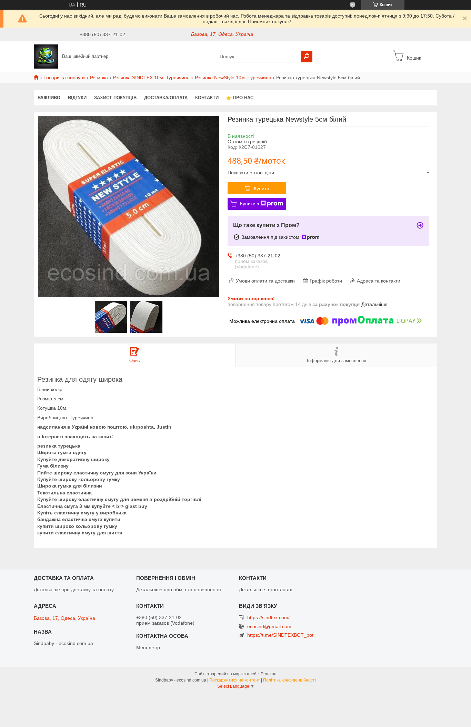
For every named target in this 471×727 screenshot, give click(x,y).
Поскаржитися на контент (234, 680)
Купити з (249, 203)
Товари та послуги (64, 77)
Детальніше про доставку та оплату (74, 589)
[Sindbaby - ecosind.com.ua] (46, 56)
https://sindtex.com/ (268, 617)
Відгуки (77, 97)
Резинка (99, 77)
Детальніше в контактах (265, 589)
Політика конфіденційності (289, 680)
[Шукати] (306, 56)
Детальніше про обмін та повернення (178, 589)
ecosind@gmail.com (269, 626)
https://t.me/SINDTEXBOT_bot (280, 635)
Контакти (207, 97)
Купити (261, 188)
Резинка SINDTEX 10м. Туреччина (151, 77)
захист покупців (115, 97)
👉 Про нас (239, 97)
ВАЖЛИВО (49, 97)
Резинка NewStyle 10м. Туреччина (233, 77)
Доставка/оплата (166, 97)
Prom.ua (269, 674)
